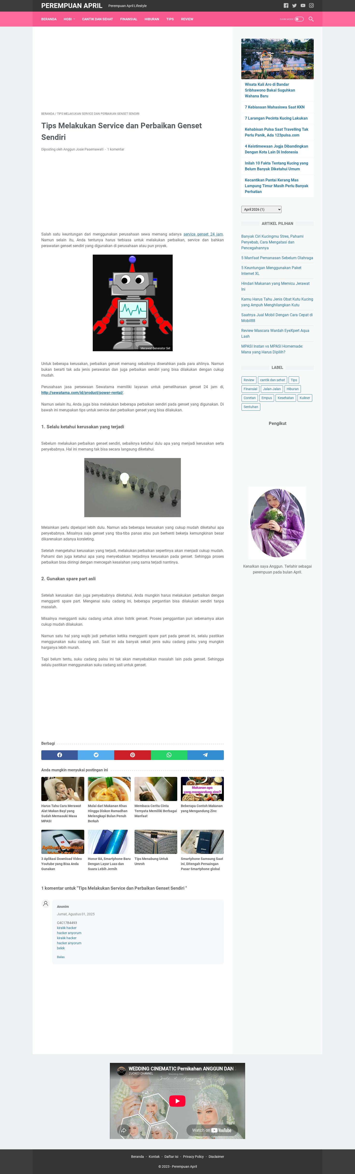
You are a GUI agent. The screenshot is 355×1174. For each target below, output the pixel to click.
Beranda (49, 19)
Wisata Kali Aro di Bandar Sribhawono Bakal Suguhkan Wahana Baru (270, 90)
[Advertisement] (132, 69)
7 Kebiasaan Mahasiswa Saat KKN (275, 107)
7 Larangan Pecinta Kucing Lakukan (276, 118)
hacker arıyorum (69, 933)
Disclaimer (216, 1157)
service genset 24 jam (203, 234)
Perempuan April (71, 6)
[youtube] (303, 6)
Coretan (250, 398)
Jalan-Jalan (272, 389)
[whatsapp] (169, 755)
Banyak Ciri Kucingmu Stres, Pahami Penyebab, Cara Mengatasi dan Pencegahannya (272, 242)
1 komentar (115, 149)
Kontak (154, 1157)
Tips (170, 19)
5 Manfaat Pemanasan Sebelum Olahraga (277, 258)
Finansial (128, 19)
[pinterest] (132, 755)
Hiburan (152, 19)
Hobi (68, 19)
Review (187, 19)
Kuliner (305, 398)
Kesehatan (286, 398)
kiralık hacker (67, 928)
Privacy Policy (193, 1157)
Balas (61, 957)
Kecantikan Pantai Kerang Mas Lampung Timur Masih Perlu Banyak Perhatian (276, 186)
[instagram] (311, 6)
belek (61, 948)
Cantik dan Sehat (97, 19)
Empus (267, 398)
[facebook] (286, 6)
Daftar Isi (171, 1157)
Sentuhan (251, 407)
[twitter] (294, 6)
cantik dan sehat (272, 380)
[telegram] (205, 755)
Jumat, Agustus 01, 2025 (76, 914)
